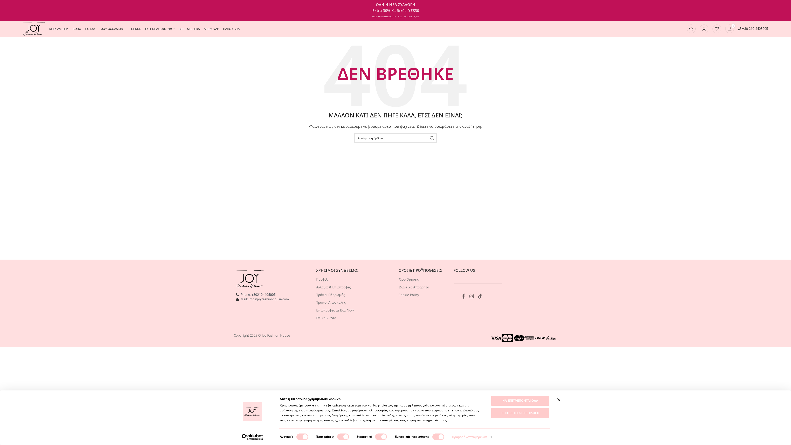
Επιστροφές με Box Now (335, 310)
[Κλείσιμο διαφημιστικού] (558, 399)
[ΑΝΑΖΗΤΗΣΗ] (432, 138)
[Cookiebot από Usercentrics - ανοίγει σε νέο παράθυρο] (252, 437)
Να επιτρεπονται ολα (520, 400)
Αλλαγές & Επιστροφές (333, 287)
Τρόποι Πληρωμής (330, 295)
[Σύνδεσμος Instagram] (471, 296)
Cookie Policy (409, 295)
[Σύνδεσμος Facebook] (463, 296)
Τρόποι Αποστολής (331, 302)
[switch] (343, 436)
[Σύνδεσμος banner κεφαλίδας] (395, 10)
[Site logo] (34, 28)
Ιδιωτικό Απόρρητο (414, 287)
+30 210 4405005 (754, 28)
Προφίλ (322, 279)
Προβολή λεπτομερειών (469, 437)
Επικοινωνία (326, 318)
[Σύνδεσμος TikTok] (480, 296)
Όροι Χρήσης (409, 279)
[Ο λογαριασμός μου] (704, 29)
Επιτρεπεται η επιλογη (520, 413)
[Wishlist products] (716, 29)
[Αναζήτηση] (691, 29)
